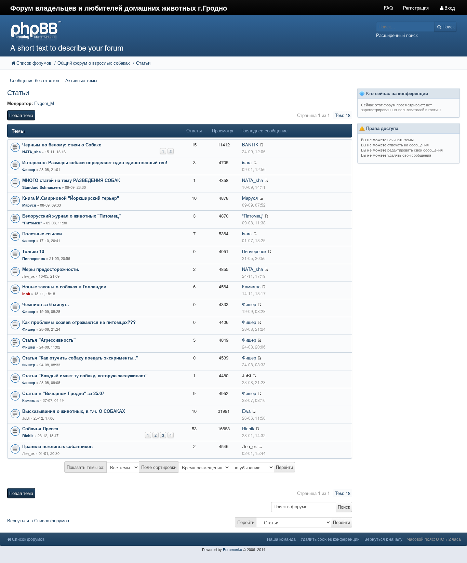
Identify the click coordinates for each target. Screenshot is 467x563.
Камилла (251, 286)
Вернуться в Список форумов (38, 520)
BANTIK (250, 144)
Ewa (246, 411)
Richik (28, 435)
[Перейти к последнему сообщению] (262, 144)
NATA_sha (31, 151)
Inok (26, 293)
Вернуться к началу (383, 539)
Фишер (28, 169)
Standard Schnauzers (41, 187)
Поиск (344, 506)
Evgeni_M (44, 103)
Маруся (29, 205)
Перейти (245, 522)
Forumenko (232, 549)
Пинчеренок (33, 258)
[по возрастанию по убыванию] (262, 467)
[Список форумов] (175, 31)
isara (247, 162)
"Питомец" (32, 222)
